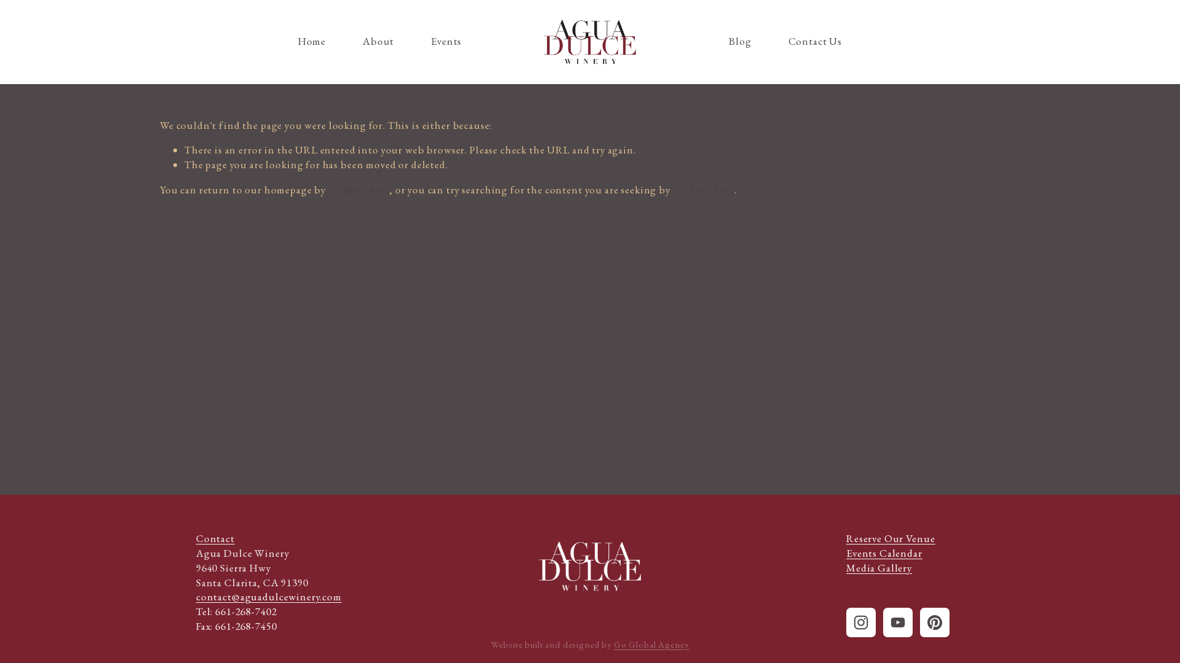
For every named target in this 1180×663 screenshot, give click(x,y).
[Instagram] (861, 622)
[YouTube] (898, 622)
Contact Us (816, 41)
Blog (740, 41)
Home (312, 41)
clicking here (359, 189)
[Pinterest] (935, 622)
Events (446, 41)
